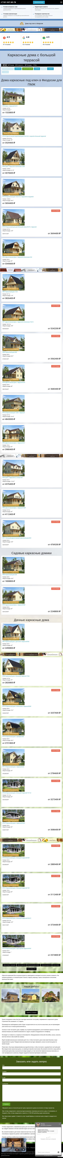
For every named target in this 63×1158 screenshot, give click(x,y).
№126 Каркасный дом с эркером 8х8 (13, 736)
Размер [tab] (11, 65)
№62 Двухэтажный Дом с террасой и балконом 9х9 (17, 257)
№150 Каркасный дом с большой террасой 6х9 (15, 858)
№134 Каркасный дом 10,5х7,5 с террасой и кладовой (17, 196)
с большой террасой (27, 68)
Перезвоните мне (39, 2)
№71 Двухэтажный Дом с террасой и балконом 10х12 (17, 322)
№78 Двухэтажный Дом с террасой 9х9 (13, 382)
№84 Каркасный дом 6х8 (9, 574)
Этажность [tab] (20, 65)
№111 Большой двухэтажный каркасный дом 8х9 (16, 538)
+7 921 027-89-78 (8, 2)
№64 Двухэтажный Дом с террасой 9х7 (13, 443)
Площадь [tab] (29, 65)
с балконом (18, 68)
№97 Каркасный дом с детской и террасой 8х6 (15, 641)
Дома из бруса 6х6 (22, 965)
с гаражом (50, 68)
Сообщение (5, 1083)
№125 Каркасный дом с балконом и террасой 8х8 (16, 706)
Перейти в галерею (31, 1012)
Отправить (6, 1104)
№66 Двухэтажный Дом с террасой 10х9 (14, 508)
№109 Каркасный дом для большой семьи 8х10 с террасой (19, 227)
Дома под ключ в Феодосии (34, 23)
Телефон (4, 1071)
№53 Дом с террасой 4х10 (9, 106)
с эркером (37, 68)
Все (35, 65)
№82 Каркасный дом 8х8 (9, 352)
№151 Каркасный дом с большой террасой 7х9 (15, 888)
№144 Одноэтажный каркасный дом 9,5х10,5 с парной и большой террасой (24, 136)
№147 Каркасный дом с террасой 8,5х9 (13, 823)
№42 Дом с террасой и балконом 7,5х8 (13, 166)
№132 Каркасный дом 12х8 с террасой (13, 412)
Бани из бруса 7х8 (31, 968)
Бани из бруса (56, 965)
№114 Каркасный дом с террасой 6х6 (13, 767)
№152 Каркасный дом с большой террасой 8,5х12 (16, 918)
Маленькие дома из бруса (33, 965)
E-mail (3, 1077)
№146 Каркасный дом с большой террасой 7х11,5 (16, 793)
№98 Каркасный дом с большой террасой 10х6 (15, 676)
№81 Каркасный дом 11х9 (10, 291)
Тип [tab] (5, 65)
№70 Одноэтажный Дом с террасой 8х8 (13, 605)
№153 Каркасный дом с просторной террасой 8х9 (16, 948)
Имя (3, 1065)
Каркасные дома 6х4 (46, 965)
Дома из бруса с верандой (9, 965)
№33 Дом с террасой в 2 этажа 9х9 (12, 477)
